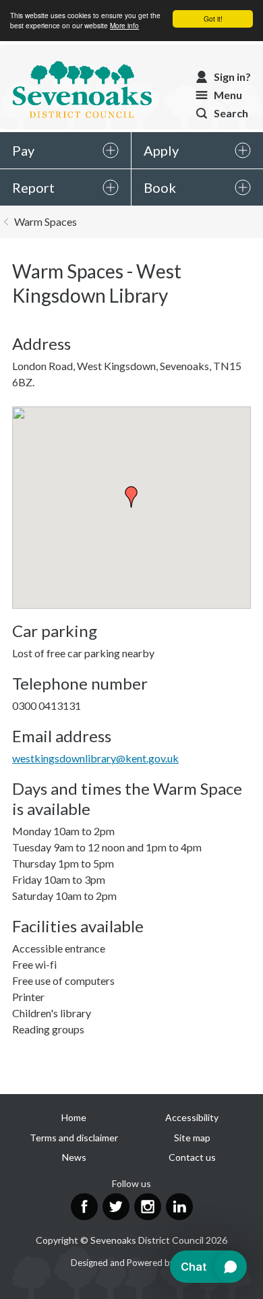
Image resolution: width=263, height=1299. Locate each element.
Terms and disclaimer (74, 1137)
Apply (161, 150)
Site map (192, 1137)
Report (33, 187)
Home (73, 1117)
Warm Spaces (45, 221)
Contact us (192, 1157)
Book (160, 187)
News (74, 1157)
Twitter (116, 1206)
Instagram (147, 1206)
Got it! (213, 18)
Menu (228, 94)
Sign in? (232, 76)
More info (124, 25)
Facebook (84, 1206)
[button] (131, 497)
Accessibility (191, 1117)
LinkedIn (179, 1206)
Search (231, 113)
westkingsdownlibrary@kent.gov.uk (95, 758)
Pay (23, 150)
